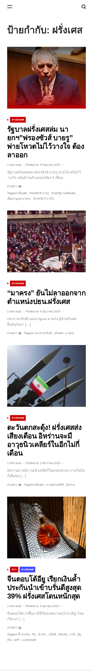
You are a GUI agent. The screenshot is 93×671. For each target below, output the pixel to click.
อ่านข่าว (12, 186)
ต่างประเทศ (18, 119)
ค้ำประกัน (24, 634)
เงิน (9, 640)
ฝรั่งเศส (22, 193)
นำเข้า (42, 634)
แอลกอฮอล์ (29, 640)
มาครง (70, 333)
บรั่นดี (52, 634)
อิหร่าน (70, 484)
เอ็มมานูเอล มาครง (19, 198)
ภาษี (72, 634)
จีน (34, 634)
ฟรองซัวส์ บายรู (39, 193)
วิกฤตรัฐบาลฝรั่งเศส (63, 193)
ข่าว (14, 569)
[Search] (84, 6)
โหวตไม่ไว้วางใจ (43, 198)
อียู (79, 634)
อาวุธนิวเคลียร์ (55, 484)
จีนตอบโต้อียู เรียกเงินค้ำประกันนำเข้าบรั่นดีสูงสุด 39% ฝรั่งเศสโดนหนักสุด (44, 587)
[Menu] (9, 6)
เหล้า (17, 640)
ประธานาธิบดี (43, 333)
